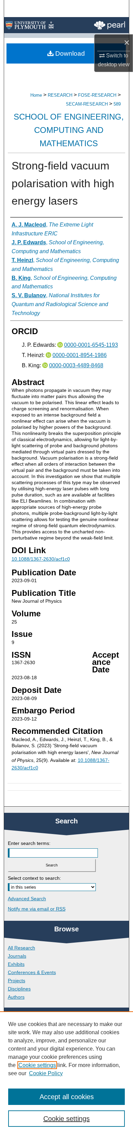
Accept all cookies (67, 1096)
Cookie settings (37, 1065)
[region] (66, 1073)
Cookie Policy (46, 1073)
